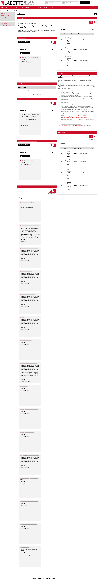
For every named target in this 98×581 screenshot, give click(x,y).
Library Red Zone (14, 10)
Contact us (41, 578)
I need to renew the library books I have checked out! (69, 61)
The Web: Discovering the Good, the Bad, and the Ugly (69, 185)
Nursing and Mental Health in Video (29, 409)
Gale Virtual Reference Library (28, 294)
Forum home (38, 94)
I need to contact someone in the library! (69, 49)
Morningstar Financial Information (29, 363)
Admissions (10, 7)
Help (56, 7)
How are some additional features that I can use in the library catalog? (69, 173)
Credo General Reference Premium (29, 248)
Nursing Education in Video (27, 432)
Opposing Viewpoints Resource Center (30, 455)
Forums (2, 20)
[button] (24, 42)
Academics (28, 7)
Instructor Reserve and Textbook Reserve (27, 141)
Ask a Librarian (21, 83)
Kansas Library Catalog (26, 340)
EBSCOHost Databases (26, 271)
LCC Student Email (6, 25)
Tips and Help (61, 73)
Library (36, 7)
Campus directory (51, 578)
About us (33, 578)
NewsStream (24, 386)
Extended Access (22, 38)
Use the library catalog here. (27, 202)
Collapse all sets (51, 45)
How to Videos (61, 132)
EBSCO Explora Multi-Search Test (29, 524)
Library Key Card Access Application (29, 57)
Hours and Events (5, 17)
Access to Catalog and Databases (26, 186)
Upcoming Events (22, 18)
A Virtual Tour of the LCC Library (68, 154)
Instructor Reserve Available (27, 160)
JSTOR (22, 317)
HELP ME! (60, 18)
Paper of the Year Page (23, 31)
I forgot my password (66, 5)
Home (3, 7)
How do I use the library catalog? (69, 162)
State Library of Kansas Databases (29, 501)
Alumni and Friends (46, 7)
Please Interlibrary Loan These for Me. (27, 99)
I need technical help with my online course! (69, 40)
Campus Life (19, 7)
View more (23, 377)
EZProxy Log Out (25, 547)
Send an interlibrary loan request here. (30, 114)
